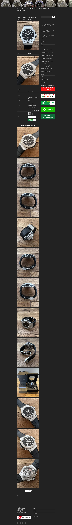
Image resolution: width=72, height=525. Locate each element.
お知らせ (42, 43)
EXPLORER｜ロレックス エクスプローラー (48, 58)
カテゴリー (23, 8)
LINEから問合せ (32, 125)
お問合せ (24, 10)
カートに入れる (32, 116)
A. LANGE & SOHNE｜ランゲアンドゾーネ (47, 71)
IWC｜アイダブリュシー (44, 73)
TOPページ (18, 8)
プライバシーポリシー (36, 513)
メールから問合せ (24, 125)
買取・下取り (34, 511)
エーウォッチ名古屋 (24, 3)
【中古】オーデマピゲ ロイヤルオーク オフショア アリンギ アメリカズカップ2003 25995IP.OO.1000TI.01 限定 (47, 28)
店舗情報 (35, 8)
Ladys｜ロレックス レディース (46, 66)
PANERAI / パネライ (44, 76)
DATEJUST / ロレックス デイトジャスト (47, 61)
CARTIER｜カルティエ (44, 74)
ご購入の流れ (40, 8)
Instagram (31, 8)
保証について (45, 8)
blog (27, 8)
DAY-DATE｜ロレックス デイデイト (47, 49)
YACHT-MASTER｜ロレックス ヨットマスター (48, 55)
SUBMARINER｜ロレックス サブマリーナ (47, 52)
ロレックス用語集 (35, 516)
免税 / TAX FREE (19, 10)
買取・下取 (49, 8)
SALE (42, 45)
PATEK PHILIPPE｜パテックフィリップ (46, 68)
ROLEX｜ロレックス (44, 46)
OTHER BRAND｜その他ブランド (45, 79)
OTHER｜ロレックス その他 (46, 65)
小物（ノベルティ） (44, 82)
